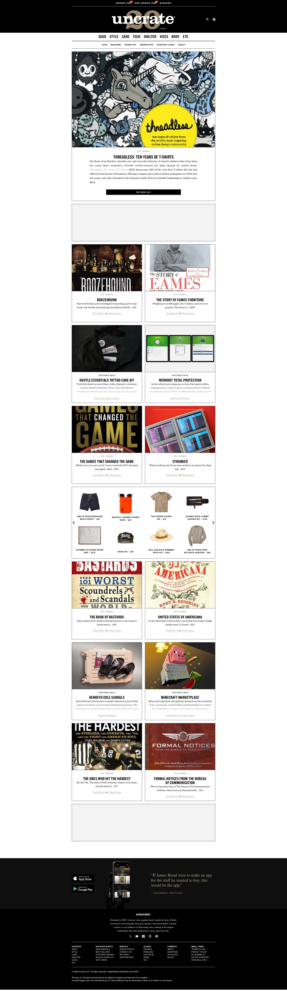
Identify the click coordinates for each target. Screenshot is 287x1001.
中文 (145, 960)
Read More (99, 313)
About (170, 949)
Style (114, 36)
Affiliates (172, 954)
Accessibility (198, 954)
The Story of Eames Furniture (180, 299)
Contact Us (126, 952)
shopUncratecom (145, 3)
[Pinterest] (156, 936)
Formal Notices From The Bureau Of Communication (180, 780)
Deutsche (149, 954)
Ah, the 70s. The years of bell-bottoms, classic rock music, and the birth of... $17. (107, 784)
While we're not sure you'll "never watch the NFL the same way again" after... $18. (107, 467)
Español (148, 949)
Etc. (74, 962)
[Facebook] (143, 936)
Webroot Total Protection (180, 380)
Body (176, 36)
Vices (164, 36)
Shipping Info (127, 957)
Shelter (150, 36)
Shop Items (115, 313)
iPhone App (130, 44)
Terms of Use (198, 949)
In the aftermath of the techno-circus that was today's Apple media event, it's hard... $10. (180, 622)
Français (148, 952)
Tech (136, 36)
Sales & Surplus (104, 957)
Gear (102, 36)
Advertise (172, 952)
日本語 (146, 957)
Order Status (127, 949)
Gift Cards (101, 960)
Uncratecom (123, 3)
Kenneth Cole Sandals (107, 697)
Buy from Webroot (180, 398)
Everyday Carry (166, 44)
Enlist (181, 44)
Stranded (180, 461)
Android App (147, 44)
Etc (185, 36)
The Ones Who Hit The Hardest (107, 778)
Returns (124, 954)
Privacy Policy (199, 952)
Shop (104, 44)
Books (146, 151)
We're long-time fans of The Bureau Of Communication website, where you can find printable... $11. (180, 788)
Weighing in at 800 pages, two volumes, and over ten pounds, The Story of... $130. (180, 305)
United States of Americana (180, 616)
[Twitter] (130, 936)
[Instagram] (150, 936)
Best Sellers (103, 952)
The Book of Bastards (107, 616)
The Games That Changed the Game (107, 461)
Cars (125, 36)
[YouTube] (137, 936)
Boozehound (107, 299)
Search (207, 19)
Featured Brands (105, 954)
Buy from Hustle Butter (106, 398)
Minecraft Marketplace (180, 697)
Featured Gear (107, 375)
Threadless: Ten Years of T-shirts (143, 157)
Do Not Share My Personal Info (200, 958)
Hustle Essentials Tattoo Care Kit (107, 380)
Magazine (116, 44)
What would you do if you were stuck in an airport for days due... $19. (180, 467)
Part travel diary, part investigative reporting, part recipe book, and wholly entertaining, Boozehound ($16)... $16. (107, 305)
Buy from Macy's (107, 715)
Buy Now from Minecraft (180, 715)
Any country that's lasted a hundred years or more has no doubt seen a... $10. (107, 622)
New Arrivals (103, 949)
